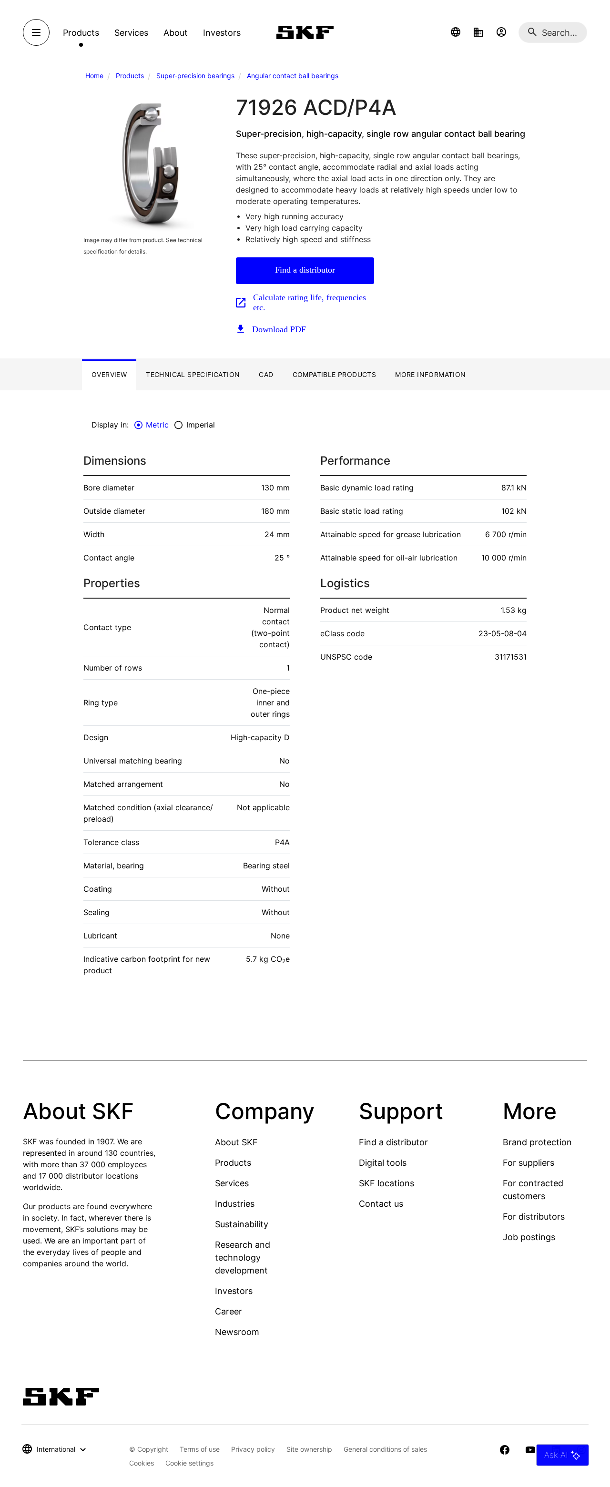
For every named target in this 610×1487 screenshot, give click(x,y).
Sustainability (241, 1224)
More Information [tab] (430, 374)
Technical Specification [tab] (193, 374)
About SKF (236, 1142)
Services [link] (131, 33)
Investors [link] (222, 33)
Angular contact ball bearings (292, 75)
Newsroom (237, 1332)
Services (232, 1183)
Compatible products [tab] (334, 374)
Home (94, 75)
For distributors (534, 1217)
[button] (455, 32)
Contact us (381, 1204)
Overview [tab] (109, 374)
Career (228, 1311)
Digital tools (383, 1163)
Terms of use (200, 1449)
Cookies (141, 1463)
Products (130, 75)
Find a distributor (305, 270)
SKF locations (386, 1183)
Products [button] (81, 33)
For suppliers (528, 1163)
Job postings (529, 1237)
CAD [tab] (266, 374)
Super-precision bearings (195, 75)
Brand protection (537, 1142)
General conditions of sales (385, 1449)
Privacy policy (253, 1449)
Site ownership (309, 1449)
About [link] (175, 33)
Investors (234, 1291)
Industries (234, 1204)
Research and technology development (242, 1257)
